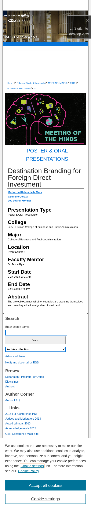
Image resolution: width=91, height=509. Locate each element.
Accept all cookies (45, 485)
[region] (45, 473)
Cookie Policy (28, 471)
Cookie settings (32, 466)
